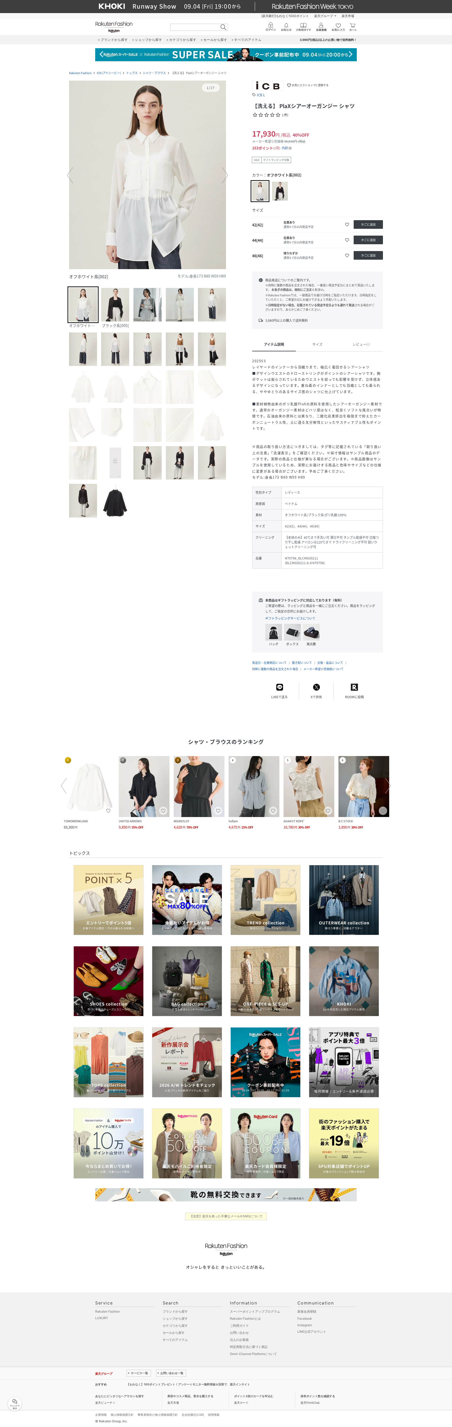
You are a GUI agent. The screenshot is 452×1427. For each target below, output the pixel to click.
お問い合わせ (239, 1333)
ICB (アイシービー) (109, 73)
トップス (132, 73)
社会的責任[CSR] (193, 1415)
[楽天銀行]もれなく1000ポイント (285, 16)
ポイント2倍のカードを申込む (253, 1396)
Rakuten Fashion (80, 73)
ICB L (261, 94)
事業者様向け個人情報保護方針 (158, 1415)
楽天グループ (323, 16)
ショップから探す (175, 1318)
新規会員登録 (306, 1311)
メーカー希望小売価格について (323, 669)
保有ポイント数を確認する (318, 1396)
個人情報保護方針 (122, 1415)
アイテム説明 (274, 344)
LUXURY (101, 1318)
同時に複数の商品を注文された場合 (275, 669)
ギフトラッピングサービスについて (290, 618)
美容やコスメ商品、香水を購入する (190, 1396)
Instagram (304, 1325)
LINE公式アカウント (311, 1332)
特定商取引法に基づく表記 (249, 1347)
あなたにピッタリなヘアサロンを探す (119, 1396)
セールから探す (174, 1333)
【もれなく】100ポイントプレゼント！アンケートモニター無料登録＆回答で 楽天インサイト (188, 1384)
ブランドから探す (175, 1311)
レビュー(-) (361, 344)
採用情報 (213, 1415)
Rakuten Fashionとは (245, 1318)
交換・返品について (330, 662)
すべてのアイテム (175, 1340)
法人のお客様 (239, 1340)
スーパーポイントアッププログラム (255, 1311)
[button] (147, 175)
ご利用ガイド (239, 1326)
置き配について (302, 662)
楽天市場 (348, 16)
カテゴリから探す (175, 1326)
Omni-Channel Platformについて (253, 1354)
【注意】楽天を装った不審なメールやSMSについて (226, 1216)
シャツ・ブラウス (154, 73)
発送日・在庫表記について (269, 662)
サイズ (317, 344)
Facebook (304, 1318)
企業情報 (101, 1415)
